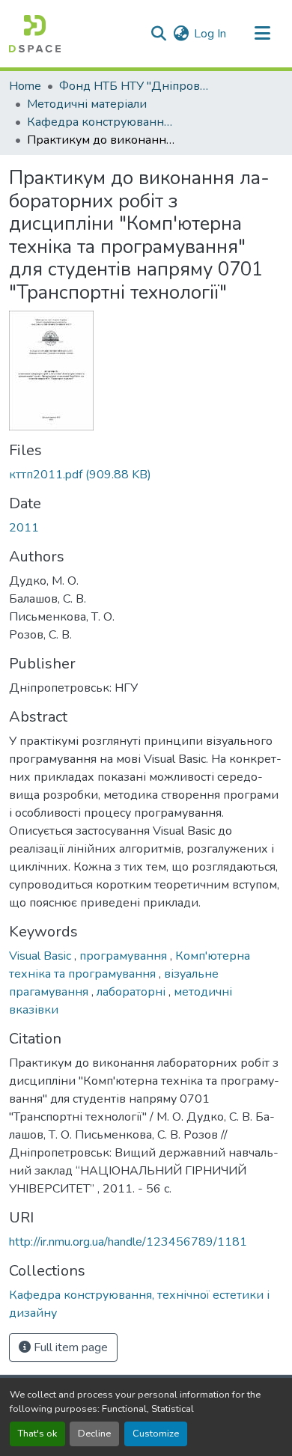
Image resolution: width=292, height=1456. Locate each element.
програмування (124, 956)
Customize (156, 1433)
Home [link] (25, 86)
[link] (146, 475)
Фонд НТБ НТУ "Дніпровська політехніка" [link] (134, 86)
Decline (94, 1433)
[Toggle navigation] (262, 33)
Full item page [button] (69, 1347)
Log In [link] (210, 33)
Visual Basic (41, 956)
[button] (35, 33)
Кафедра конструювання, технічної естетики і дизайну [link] (102, 122)
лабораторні (132, 992)
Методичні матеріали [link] (87, 104)
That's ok (37, 1433)
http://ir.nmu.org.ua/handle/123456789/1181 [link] (128, 1242)
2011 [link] (24, 528)
